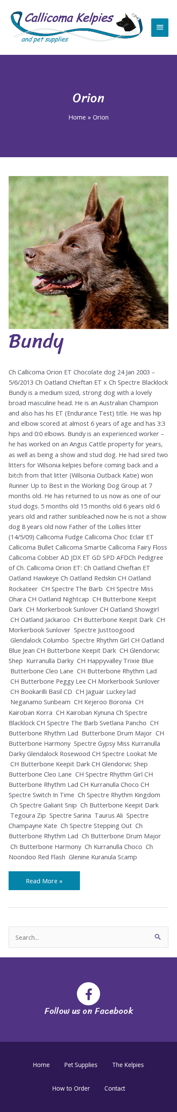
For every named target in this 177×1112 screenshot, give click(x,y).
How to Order (71, 1088)
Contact (114, 1088)
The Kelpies (128, 1065)
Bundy (36, 340)
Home (41, 1065)
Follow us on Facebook (88, 1011)
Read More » (44, 878)
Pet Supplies (81, 1065)
